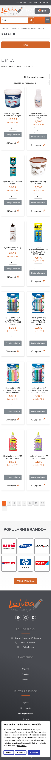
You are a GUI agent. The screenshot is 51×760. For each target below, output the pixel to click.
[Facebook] (18, 618)
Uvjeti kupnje (25, 708)
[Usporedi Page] (18, 143)
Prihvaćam (34, 752)
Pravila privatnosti (25, 713)
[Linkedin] (33, 618)
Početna (5, 28)
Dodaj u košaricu (13, 134)
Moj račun (21, 2)
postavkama (21, 746)
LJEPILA (33, 28)
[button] (47, 20)
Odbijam (8, 752)
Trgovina (25, 669)
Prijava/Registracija (38, 2)
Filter (25, 45)
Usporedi (12, 143)
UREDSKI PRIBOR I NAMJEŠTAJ (20, 28)
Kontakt (25, 719)
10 (30, 503)
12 (42, 503)
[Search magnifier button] (31, 20)
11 (36, 503)
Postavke (20, 752)
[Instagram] (26, 618)
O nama (25, 680)
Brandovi (25, 674)
